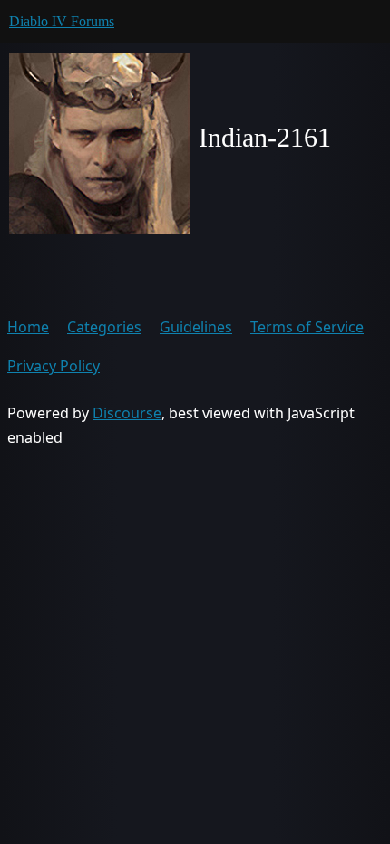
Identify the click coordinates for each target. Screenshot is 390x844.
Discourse (127, 413)
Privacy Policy (53, 366)
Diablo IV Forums (61, 21)
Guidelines (196, 327)
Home (28, 327)
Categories (104, 327)
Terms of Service (307, 327)
